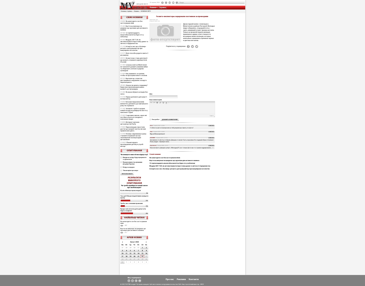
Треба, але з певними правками (131, 203)
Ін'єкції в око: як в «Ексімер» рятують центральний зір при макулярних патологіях (133, 48)
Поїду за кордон (128, 167)
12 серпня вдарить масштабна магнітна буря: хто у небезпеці (132, 35)
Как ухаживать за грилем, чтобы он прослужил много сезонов (133, 75)
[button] (151, 102)
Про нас (170, 279)
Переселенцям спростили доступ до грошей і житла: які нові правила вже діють (133, 129)
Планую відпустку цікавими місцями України (132, 163)
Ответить (211, 125)
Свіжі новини (134, 17)
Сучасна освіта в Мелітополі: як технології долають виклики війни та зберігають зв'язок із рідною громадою (134, 68)
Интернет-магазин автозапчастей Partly (129, 123)
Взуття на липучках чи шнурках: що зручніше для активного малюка (134, 28)
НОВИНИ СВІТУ (146, 11)
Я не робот (156, 119)
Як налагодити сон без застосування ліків (131, 22)
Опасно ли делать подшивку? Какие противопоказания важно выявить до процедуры (134, 87)
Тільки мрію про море (130, 170)
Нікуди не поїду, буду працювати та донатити (134, 158)
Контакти (194, 279)
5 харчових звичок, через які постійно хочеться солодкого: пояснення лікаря (133, 117)
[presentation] (151, 103)
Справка (162, 7)
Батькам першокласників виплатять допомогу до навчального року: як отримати (134, 104)
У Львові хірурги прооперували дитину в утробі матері (131, 144)
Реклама (181, 279)
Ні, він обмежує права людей (130, 190)
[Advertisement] (182, 73)
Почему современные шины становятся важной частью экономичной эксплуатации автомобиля (133, 136)
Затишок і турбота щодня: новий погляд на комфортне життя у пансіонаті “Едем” (134, 110)
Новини (153, 7)
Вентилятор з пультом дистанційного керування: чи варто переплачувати (133, 80)
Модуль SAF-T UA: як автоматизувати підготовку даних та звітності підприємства (134, 42)
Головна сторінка (126, 11)
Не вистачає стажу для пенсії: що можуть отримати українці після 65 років (134, 60)
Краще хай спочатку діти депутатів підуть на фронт (133, 210)
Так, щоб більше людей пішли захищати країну (134, 197)
